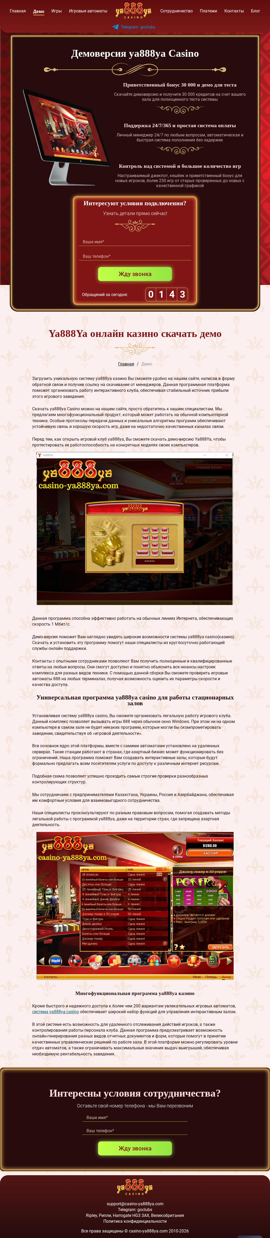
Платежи (208, 10)
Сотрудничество (176, 10)
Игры (56, 10)
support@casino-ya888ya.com (135, 1203)
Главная (18, 10)
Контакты (234, 10)
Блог (255, 10)
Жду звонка (135, 274)
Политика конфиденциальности (135, 1221)
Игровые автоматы (88, 10)
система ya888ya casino (55, 1011)
